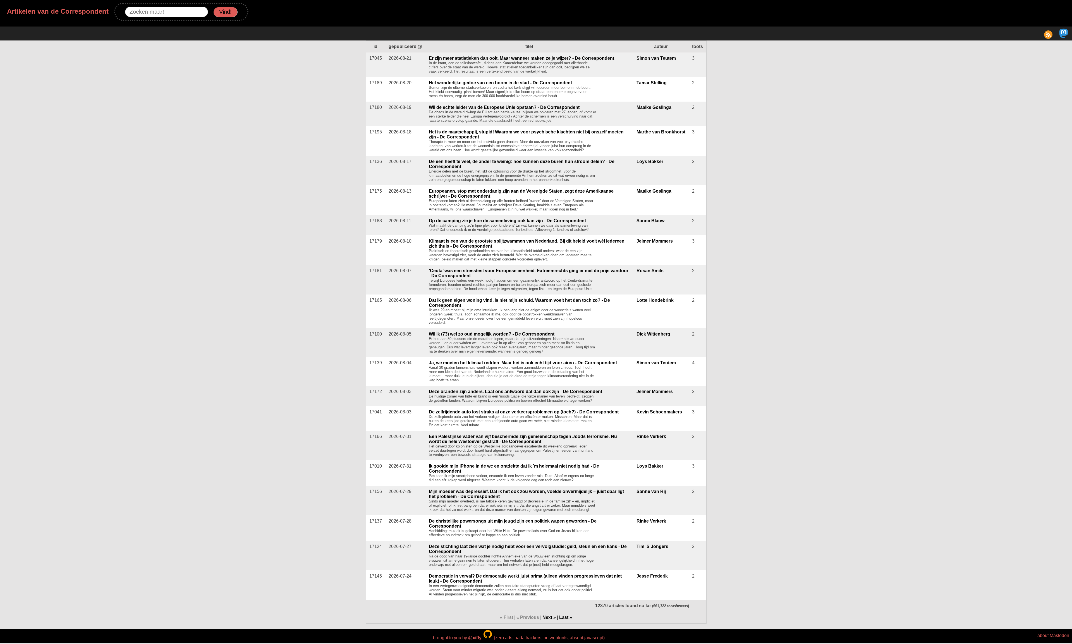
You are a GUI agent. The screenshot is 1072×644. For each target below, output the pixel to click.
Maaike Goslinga (653, 107)
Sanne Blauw (650, 220)
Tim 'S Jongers (652, 546)
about (1043, 635)
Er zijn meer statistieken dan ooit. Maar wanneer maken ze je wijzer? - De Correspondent (521, 58)
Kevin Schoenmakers (659, 412)
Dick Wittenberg (653, 334)
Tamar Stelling (651, 82)
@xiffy (475, 637)
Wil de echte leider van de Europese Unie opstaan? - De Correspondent (504, 107)
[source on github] (488, 637)
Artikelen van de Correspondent (58, 11)
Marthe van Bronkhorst (660, 132)
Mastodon (1059, 635)
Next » (549, 617)
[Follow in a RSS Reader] (1048, 36)
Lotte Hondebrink (655, 300)
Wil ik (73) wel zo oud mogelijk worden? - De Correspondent (491, 334)
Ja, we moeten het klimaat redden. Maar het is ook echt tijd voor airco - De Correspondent (523, 362)
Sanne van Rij (651, 491)
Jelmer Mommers (654, 241)
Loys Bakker (649, 161)
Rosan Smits (650, 270)
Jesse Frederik (652, 576)
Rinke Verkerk (651, 436)
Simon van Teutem (656, 58)
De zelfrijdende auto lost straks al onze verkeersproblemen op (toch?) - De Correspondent (524, 412)
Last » (565, 617)
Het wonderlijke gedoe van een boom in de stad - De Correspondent (500, 82)
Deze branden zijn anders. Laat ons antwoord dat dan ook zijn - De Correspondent (515, 391)
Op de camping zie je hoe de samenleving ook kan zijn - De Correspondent (507, 220)
